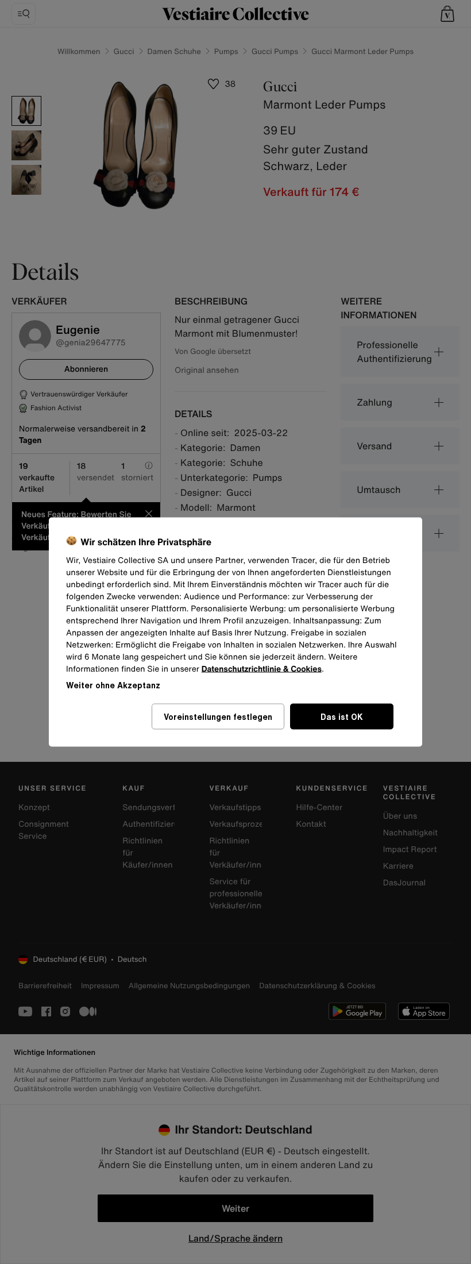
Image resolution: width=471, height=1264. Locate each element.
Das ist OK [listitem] (342, 717)
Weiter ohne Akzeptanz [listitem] (113, 685)
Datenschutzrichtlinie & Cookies (262, 669)
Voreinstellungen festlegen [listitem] (218, 717)
